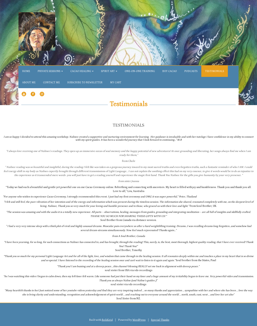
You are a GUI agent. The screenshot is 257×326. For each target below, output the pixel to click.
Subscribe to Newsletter (85, 82)
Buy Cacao (169, 71)
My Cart (115, 82)
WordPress (139, 319)
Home (26, 71)
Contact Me (51, 82)
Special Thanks (160, 319)
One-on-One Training (140, 71)
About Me (29, 82)
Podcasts (191, 71)
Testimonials (214, 71)
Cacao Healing (81, 71)
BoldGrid (107, 319)
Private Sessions (49, 71)
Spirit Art (108, 71)
